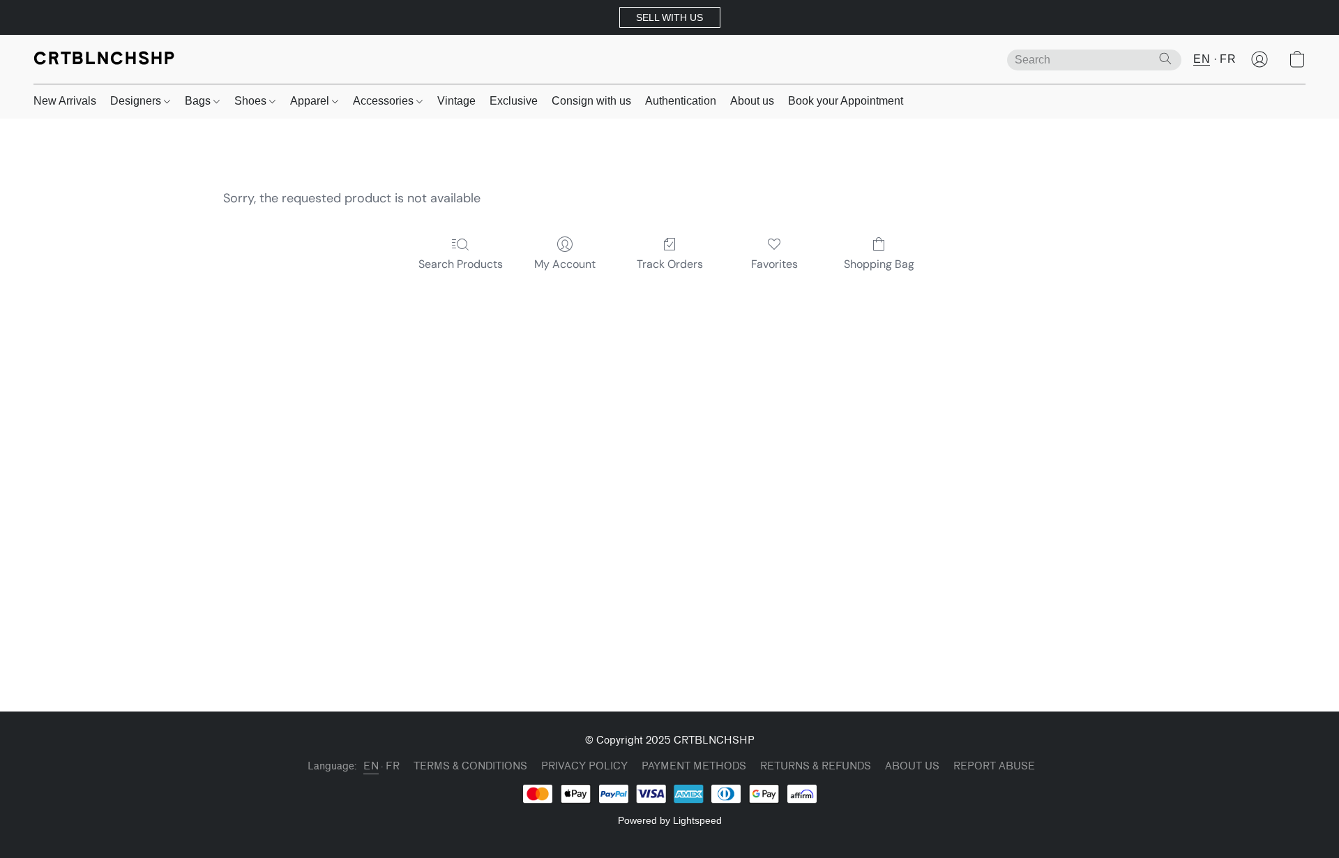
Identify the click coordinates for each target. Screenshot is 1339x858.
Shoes (251, 101)
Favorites (774, 264)
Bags (199, 101)
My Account (565, 264)
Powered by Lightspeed (670, 820)
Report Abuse (994, 766)
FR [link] (393, 766)
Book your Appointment (845, 101)
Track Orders (670, 264)
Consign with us (591, 101)
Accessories (384, 101)
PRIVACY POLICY (584, 766)
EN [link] (371, 766)
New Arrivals (64, 101)
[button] (669, 17)
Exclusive (514, 101)
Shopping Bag (879, 264)
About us (752, 101)
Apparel (311, 101)
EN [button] (1201, 59)
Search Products (460, 264)
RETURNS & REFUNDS (815, 766)
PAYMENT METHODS (694, 766)
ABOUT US (912, 766)
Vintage (456, 101)
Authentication (680, 101)
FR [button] (1228, 59)
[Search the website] (1165, 58)
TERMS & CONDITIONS (470, 766)
